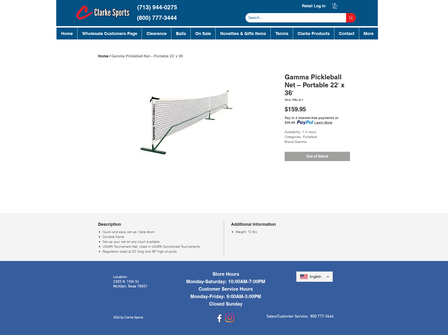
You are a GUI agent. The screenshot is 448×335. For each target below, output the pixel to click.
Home (103, 56)
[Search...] (351, 17)
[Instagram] (229, 317)
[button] (335, 6)
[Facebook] (218, 317)
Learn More (323, 122)
